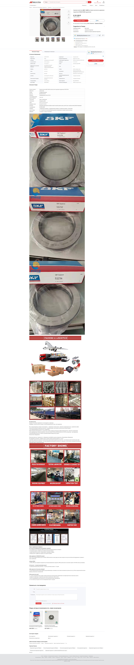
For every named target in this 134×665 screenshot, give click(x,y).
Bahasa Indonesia (96, 657)
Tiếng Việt (91, 657)
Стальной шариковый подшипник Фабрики (50, 647)
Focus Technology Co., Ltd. (66, 659)
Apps (96, 5)
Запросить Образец (98, 23)
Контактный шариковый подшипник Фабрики (67, 647)
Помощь (91, 5)
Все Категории (33, 5)
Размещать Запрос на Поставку (58, 603)
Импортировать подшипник (52, 636)
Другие (49, 638)
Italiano (62, 657)
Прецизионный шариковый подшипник (36, 650)
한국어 (76, 657)
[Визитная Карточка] (103, 56)
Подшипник (49, 7)
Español (46, 657)
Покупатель (84, 5)
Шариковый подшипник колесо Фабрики (96, 647)
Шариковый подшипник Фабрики (35, 647)
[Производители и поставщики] (35, 2)
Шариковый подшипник (90, 636)
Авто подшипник (32, 636)
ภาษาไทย (84, 657)
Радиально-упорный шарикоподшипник (58, 7)
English (43, 657)
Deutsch (65, 657)
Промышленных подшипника (34, 638)
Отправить (38, 603)
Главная (30, 7)
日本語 (79, 657)
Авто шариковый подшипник (82, 647)
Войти (104, 2)
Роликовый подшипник (71, 636)
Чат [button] (98, 20)
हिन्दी (81, 657)
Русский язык (58, 657)
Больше (30, 652)
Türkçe (88, 657)
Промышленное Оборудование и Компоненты (40, 7)
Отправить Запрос (81, 20)
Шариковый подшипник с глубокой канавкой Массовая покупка (56, 650)
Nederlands (69, 657)
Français (53, 657)
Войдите (75, 46)
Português (49, 657)
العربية (73, 657)
